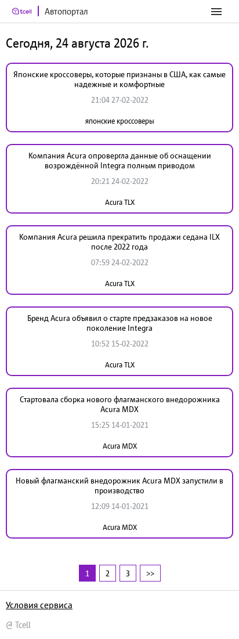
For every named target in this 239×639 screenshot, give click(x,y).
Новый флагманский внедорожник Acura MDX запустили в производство (119, 485)
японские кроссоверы (119, 121)
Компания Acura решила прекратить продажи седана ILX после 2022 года (119, 241)
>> (150, 573)
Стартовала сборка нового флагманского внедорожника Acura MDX (120, 404)
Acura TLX (120, 202)
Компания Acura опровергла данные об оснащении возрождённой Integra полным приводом (119, 160)
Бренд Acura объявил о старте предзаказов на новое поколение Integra (119, 323)
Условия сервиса (39, 605)
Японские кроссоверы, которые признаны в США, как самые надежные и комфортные (119, 79)
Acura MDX (120, 446)
